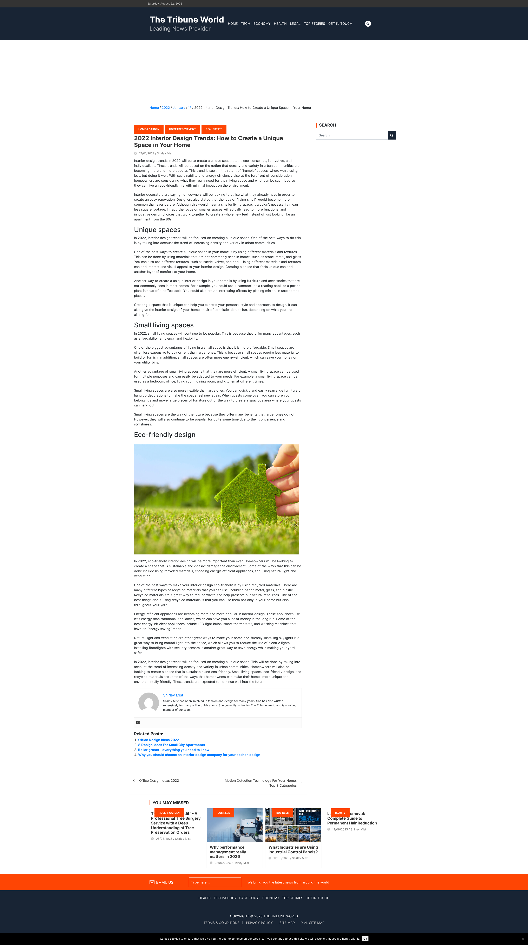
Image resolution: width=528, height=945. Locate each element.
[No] (523, 939)
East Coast (249, 898)
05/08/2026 (164, 838)
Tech (245, 23)
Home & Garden (148, 129)
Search (392, 135)
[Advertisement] (264, 71)
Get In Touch (340, 23)
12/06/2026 (281, 858)
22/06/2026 (223, 862)
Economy (262, 23)
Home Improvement (182, 129)
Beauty (340, 812)
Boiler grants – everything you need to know (174, 750)
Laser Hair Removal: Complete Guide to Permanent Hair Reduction (352, 818)
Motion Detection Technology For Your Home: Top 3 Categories (261, 783)
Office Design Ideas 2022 (158, 740)
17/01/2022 (146, 153)
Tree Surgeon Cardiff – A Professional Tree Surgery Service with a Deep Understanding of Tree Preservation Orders (176, 823)
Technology (225, 898)
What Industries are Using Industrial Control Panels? (293, 849)
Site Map (287, 923)
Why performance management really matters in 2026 (228, 852)
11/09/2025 (340, 829)
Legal (295, 23)
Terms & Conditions (221, 923)
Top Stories (314, 23)
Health (280, 23)
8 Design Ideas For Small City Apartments (171, 745)
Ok (365, 938)
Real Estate (214, 129)
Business (224, 812)
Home (233, 23)
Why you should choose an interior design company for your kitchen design (199, 755)
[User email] (138, 723)
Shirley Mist (164, 153)
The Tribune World (187, 19)
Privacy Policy (259, 923)
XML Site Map (312, 923)
